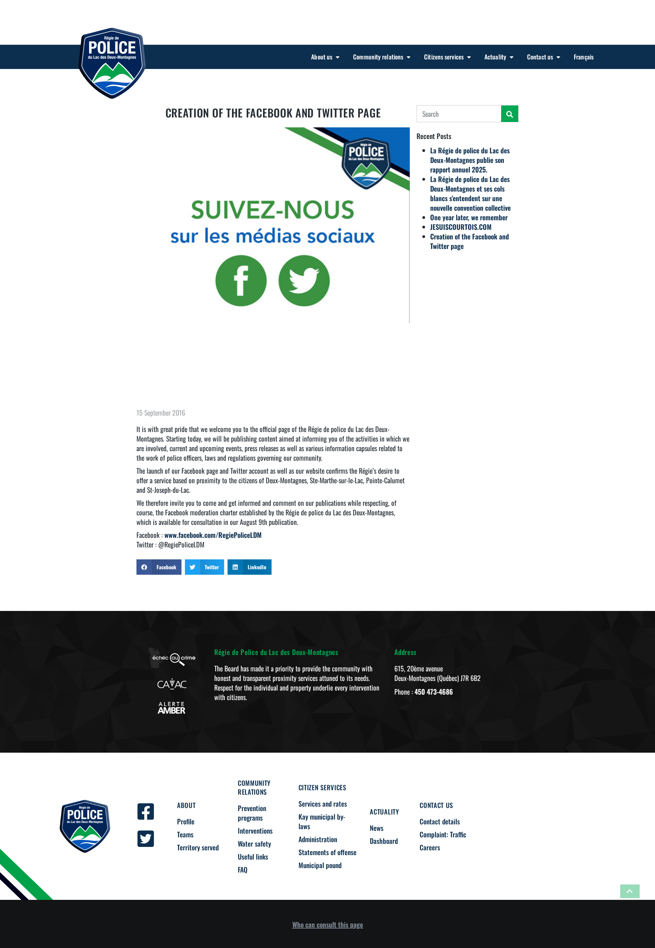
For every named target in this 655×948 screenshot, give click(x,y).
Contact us (540, 56)
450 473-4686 (433, 691)
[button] (158, 567)
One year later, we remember (469, 217)
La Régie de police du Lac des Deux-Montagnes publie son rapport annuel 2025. (470, 160)
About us (321, 56)
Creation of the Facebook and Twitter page (469, 241)
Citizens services (444, 56)
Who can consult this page (327, 924)
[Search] (509, 114)
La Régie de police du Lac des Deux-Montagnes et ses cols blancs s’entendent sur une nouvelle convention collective (470, 193)
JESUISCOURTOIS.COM (461, 227)
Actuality (495, 56)
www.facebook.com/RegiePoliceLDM (213, 535)
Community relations (378, 56)
